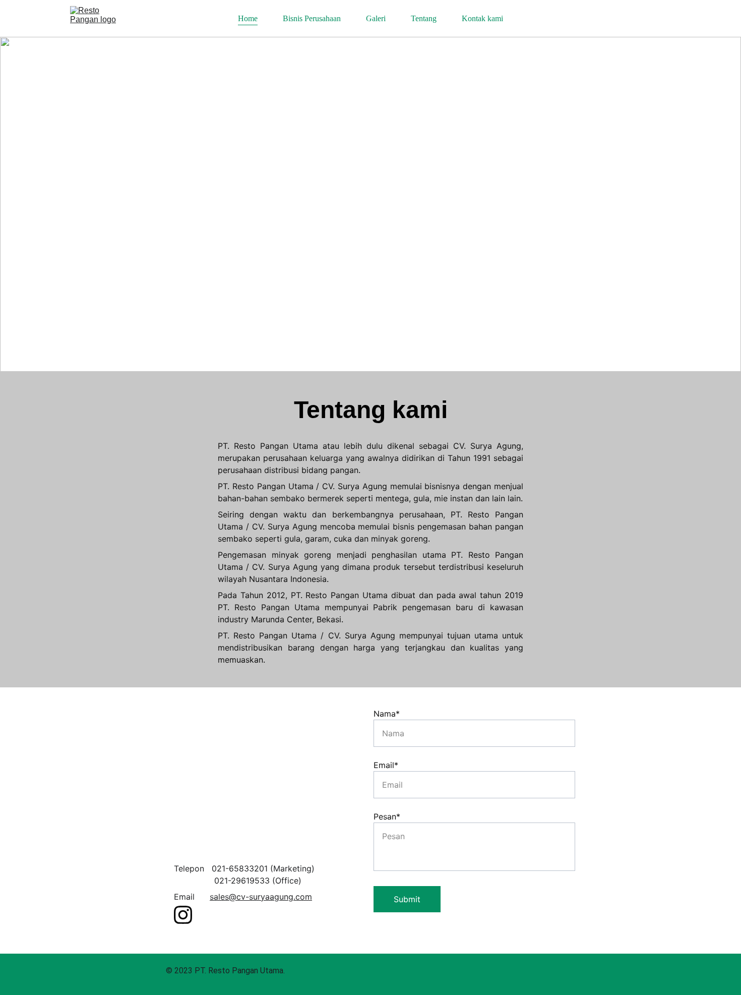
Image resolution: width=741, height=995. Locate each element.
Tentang (424, 18)
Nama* (387, 714)
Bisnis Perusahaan (312, 18)
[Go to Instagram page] (183, 915)
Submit (407, 899)
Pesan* (387, 816)
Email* (386, 765)
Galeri (376, 18)
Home (248, 18)
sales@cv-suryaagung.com (261, 897)
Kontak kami (482, 18)
